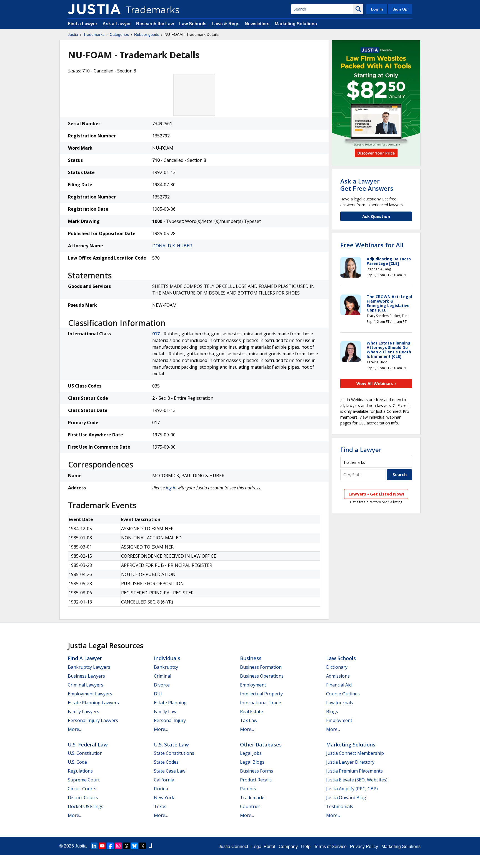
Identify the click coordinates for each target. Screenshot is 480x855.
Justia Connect (233, 846)
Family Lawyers (83, 711)
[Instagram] (118, 846)
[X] (142, 846)
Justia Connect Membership (355, 753)
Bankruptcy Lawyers (89, 667)
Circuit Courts (82, 789)
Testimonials (339, 806)
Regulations (80, 771)
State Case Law (169, 771)
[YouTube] (102, 846)
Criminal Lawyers (85, 685)
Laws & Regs (225, 23)
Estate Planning (170, 703)
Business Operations (262, 676)
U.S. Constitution (85, 753)
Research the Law (155, 23)
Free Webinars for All (371, 244)
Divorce (162, 685)
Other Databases (261, 744)
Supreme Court (84, 780)
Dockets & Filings (85, 806)
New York (164, 797)
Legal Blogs (252, 762)
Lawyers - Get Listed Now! (376, 494)
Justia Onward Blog (346, 797)
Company (288, 846)
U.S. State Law (171, 744)
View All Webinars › (376, 383)
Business (250, 658)
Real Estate (251, 711)
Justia (73, 34)
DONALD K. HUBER (172, 246)
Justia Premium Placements (354, 771)
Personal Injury (170, 720)
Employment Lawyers (90, 694)
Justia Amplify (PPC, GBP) (352, 789)
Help (306, 846)
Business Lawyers (86, 676)
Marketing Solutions (296, 23)
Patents (248, 789)
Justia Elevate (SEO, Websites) (357, 780)
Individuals (167, 658)
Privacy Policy (364, 846)
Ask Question (376, 216)
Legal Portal (263, 846)
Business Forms (256, 771)
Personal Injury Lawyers (93, 720)
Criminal (162, 676)
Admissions (338, 676)
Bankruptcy (166, 667)
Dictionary (337, 667)
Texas (160, 806)
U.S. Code (77, 762)
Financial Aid (339, 685)
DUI (158, 694)
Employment (253, 685)
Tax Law (248, 720)
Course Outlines (343, 694)
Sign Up (400, 9)
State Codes (166, 762)
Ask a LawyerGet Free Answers (366, 184)
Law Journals (339, 703)
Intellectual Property (261, 694)
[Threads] (126, 846)
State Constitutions (174, 753)
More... (75, 729)
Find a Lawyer (82, 23)
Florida (161, 789)
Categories (119, 34)
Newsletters (257, 23)
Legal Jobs (251, 753)
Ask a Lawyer (116, 23)
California (164, 780)
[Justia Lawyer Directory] (150, 846)
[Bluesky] (134, 846)
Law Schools (192, 23)
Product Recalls (256, 780)
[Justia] (94, 9)
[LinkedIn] (94, 846)
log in (171, 488)
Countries (250, 806)
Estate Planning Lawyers (93, 703)
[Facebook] (110, 846)
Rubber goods (146, 34)
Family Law (165, 711)
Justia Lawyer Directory (350, 762)
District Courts (83, 797)
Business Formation (261, 667)
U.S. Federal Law (88, 744)
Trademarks (93, 34)
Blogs (332, 711)
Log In (377, 9)
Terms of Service (330, 846)
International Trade (260, 703)
